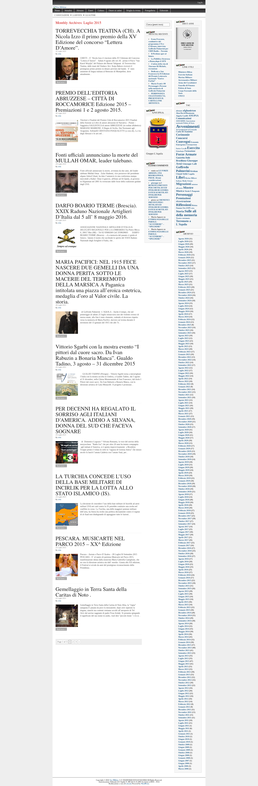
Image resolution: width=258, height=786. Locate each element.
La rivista (77, 15)
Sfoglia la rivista (133, 10)
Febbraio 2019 (184, 478)
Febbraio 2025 (184, 287)
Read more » (61, 82)
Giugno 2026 (183, 244)
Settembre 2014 (184, 621)
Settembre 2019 (184, 459)
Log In (200, 2)
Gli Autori (90, 15)
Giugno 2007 (183, 761)
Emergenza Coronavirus (186, 145)
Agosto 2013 (183, 656)
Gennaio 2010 (184, 742)
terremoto (186, 218)
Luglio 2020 (183, 432)
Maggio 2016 (183, 567)
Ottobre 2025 (183, 265)
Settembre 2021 (184, 397)
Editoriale (164, 10)
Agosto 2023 (183, 335)
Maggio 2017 (183, 535)
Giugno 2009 (183, 747)
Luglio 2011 (183, 723)
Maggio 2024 (183, 311)
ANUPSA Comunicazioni (187, 117)
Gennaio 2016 (184, 578)
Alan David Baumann (185, 113)
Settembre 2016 (184, 556)
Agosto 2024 (183, 303)
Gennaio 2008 (184, 758)
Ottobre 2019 (183, 456)
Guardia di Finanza (186, 85)
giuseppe (154, 183)
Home (57, 10)
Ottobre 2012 (183, 683)
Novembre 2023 (185, 327)
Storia (180, 211)
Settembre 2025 (184, 268)
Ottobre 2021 (183, 395)
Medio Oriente (187, 181)
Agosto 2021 (183, 400)
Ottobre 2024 (183, 298)
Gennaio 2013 (184, 674)
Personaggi (184, 194)
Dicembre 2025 (184, 260)
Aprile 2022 (183, 378)
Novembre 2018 (185, 486)
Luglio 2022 (183, 370)
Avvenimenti (187, 126)
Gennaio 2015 (184, 610)
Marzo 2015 (183, 604)
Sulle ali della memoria (186, 213)
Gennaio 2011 (184, 734)
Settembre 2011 (184, 717)
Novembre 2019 (185, 454)
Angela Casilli (182, 116)
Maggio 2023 (183, 343)
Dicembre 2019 (184, 451)
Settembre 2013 (184, 653)
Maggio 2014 (183, 631)
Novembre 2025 (185, 263)
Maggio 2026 (183, 247)
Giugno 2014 (183, 629)
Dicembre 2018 (184, 483)
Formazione (190, 151)
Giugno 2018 (183, 500)
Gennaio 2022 (184, 387)
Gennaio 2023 (184, 354)
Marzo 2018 (183, 508)
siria (192, 208)
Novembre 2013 (185, 648)
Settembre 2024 (184, 300)
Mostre (188, 187)
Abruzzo (80, 10)
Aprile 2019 (183, 473)
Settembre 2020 (184, 427)
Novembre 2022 (185, 360)
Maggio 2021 (183, 408)
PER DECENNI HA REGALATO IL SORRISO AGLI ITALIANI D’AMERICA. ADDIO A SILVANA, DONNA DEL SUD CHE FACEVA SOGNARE (96, 420)
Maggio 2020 (183, 438)
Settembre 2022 (184, 365)
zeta (59, 54)
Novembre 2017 (185, 518)
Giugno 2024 (183, 308)
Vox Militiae (114, 780)
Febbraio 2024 (184, 319)
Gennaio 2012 (184, 707)
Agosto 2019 (183, 462)
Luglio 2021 (183, 403)
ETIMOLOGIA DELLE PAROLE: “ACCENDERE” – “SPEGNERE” (158, 223)
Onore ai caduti (115, 10)
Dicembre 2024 (184, 292)
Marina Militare (185, 77)
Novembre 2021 (185, 392)
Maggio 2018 (183, 502)
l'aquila (191, 174)
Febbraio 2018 (184, 510)
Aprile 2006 (183, 766)
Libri (180, 177)
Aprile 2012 (183, 699)
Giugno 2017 (183, 532)
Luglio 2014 (183, 626)
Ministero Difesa (185, 72)
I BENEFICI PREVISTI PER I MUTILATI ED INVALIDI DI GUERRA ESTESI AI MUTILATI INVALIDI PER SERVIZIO (158, 190)
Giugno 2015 (183, 596)
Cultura (101, 10)
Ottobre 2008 (183, 752)
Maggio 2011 (183, 728)
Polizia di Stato (184, 88)
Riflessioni (183, 205)
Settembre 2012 (184, 685)
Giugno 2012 (183, 693)
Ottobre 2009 (183, 744)
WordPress (145, 784)
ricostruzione (183, 201)
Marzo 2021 (183, 413)
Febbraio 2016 (184, 575)
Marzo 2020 (183, 443)
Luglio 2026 (183, 241)
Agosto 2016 (183, 559)
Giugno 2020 (183, 435)
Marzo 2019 (183, 475)
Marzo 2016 (183, 572)
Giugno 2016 (183, 564)
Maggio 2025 (183, 279)
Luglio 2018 (183, 497)
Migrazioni (183, 184)
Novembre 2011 (185, 712)
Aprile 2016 (183, 569)
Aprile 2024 (183, 314)
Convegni (183, 142)
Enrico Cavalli (181, 148)
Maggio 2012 (183, 696)
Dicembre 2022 (184, 357)
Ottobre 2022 (183, 362)
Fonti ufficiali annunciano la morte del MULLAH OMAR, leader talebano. (97, 157)
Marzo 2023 (183, 349)
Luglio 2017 (183, 529)
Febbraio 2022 (184, 384)
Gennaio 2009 (184, 750)
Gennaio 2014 (184, 642)
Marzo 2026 (183, 252)
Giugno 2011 (183, 726)
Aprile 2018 (183, 505)
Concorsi (182, 138)
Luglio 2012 (183, 691)
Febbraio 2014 (184, 639)
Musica (180, 191)
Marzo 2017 (183, 540)
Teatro (179, 218)
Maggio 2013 (183, 664)
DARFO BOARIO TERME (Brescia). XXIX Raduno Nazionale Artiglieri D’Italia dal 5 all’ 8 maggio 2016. (96, 211)
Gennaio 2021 (184, 416)
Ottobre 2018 (183, 489)
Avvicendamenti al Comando (186, 130)
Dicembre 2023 (184, 325)
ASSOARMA (180, 121)
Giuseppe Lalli (190, 164)
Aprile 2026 (183, 249)
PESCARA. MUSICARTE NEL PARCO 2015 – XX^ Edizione (90, 541)
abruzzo (179, 111)
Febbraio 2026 (184, 255)
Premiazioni (183, 198)
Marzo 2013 (183, 669)
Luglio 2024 (183, 306)
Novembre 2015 (185, 583)
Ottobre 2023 (183, 330)
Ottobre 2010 (183, 736)
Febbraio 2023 (184, 352)
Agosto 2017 (183, 526)
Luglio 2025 (183, 274)
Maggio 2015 (183, 599)
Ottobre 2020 (183, 424)
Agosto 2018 (183, 494)
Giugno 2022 (183, 373)
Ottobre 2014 (183, 618)
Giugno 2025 (183, 276)
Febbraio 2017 (184, 543)
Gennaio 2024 (184, 322)
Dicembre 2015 (184, 580)
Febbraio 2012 (184, 704)
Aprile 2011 (183, 731)
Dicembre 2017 (184, 516)
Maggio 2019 (183, 470)
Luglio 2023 (183, 338)
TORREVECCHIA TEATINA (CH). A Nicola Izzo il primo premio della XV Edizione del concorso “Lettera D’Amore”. (98, 39)
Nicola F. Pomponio (192, 191)
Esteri (90, 10)
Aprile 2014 (183, 634)
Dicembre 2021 (184, 389)
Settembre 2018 (184, 491)
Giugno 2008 (183, 755)
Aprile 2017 (183, 537)
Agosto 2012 (183, 688)
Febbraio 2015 (184, 607)
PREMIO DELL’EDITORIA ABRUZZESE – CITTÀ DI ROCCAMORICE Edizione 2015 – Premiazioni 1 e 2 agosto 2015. (93, 101)
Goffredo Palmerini (183, 169)
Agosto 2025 (183, 271)
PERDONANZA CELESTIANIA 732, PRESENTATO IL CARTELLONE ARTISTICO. (157, 98)
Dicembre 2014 (184, 613)
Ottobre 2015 (183, 586)
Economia (194, 142)
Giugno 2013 (183, 661)
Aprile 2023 (183, 346)
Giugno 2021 (183, 405)
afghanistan (189, 110)
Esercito (193, 148)
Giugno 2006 (183, 763)
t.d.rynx (129, 784)
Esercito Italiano (185, 75)
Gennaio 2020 (184, 448)
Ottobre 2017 (183, 521)
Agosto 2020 (183, 430)
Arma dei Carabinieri (187, 83)
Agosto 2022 (183, 368)
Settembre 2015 (184, 588)
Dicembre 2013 (184, 645)
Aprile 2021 (183, 411)
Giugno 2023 (183, 341)
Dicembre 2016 (184, 548)
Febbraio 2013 (184, 672)
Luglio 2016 (183, 561)
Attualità (68, 10)
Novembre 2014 (185, 615)
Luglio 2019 (183, 465)
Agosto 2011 (183, 720)
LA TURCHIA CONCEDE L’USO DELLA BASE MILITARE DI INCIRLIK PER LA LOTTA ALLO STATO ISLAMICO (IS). (94, 485)
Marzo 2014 (183, 637)
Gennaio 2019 (184, 481)
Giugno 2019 (183, 467)
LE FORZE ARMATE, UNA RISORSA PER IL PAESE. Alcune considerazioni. (158, 175)
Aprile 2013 (183, 666)
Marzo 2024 (183, 317)
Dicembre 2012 (184, 677)
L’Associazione (61, 15)
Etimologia (180, 151)
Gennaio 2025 (184, 290)
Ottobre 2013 (183, 650)
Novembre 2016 (185, 551)
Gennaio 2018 (184, 513)
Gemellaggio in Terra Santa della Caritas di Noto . (91, 591)
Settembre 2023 (184, 333)
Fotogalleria (150, 10)
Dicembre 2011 (184, 709)
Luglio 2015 (183, 594)
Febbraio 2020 (184, 446)
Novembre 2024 (185, 295)
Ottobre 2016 (183, 553)
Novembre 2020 (185, 422)
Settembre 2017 (184, 524)
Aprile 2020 (183, 440)
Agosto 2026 (183, 239)
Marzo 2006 (183, 769)
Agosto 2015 (183, 591)
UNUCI (181, 96)
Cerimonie (183, 134)
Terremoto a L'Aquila (183, 222)
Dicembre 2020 (184, 419)
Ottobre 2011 (183, 715)
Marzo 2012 (183, 701)
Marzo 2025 (183, 284)
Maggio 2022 (183, 376)
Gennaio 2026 (184, 257)
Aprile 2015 (183, 602)
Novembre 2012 (185, 680)
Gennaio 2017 (184, 545)
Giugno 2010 (183, 739)
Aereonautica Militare (187, 80)
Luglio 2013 (183, 658)
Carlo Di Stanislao (184, 132)
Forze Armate (186, 154)
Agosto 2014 (183, 623)
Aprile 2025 (183, 282)
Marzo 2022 (183, 381)
